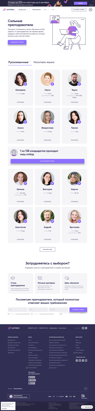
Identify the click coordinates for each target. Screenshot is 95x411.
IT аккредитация (52, 407)
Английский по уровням (55, 357)
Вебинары (78, 342)
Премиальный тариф (13, 345)
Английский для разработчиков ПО (58, 355)
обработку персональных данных (23, 313)
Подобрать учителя (17, 42)
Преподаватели (36, 9)
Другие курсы (52, 367)
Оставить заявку (79, 9)
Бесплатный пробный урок (35, 350)
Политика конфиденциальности (55, 405)
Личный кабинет (32, 367)
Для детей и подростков (14, 342)
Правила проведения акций (75, 407)
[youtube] (80, 360)
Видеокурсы (11, 352)
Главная (10, 388)
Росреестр (51, 406)
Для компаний (11, 347)
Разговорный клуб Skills (14, 350)
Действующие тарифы (53, 408)
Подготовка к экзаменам (55, 347)
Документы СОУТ (72, 405)
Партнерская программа (35, 365)
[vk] (83, 360)
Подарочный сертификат (35, 362)
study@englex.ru (53, 328)
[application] (25, 84)
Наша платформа (33, 357)
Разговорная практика (55, 362)
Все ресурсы (79, 352)
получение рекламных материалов (47, 313)
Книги (77, 345)
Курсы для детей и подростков (57, 345)
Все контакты (62, 328)
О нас (30, 340)
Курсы (45, 9)
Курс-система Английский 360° (57, 340)
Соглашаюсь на (20, 313)
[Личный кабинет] (90, 9)
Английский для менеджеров (56, 350)
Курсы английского (33, 342)
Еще (53, 9)
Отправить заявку (78, 309)
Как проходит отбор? (47, 161)
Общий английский (54, 342)
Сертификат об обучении (35, 360)
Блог (77, 340)
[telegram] (77, 360)
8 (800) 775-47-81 (32, 328)
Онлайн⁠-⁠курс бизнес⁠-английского (58, 352)
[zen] (86, 360)
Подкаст (78, 347)
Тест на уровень (80, 350)
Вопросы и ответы (33, 355)
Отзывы (30, 352)
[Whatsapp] (83, 328)
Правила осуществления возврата (76, 408)
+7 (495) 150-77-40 (43, 328)
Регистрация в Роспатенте (74, 406)
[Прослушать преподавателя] (25, 83)
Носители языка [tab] (45, 62)
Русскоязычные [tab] (19, 62)
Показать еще (47, 249)
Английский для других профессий (58, 360)
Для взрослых (11, 340)
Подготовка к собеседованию (57, 365)
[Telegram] (86, 328)
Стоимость (31, 345)
